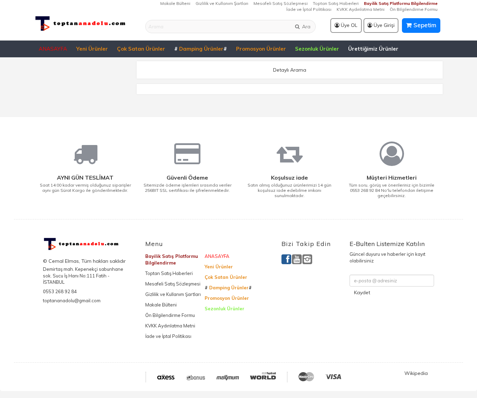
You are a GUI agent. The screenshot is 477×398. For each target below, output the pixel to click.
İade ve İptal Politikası (308, 9)
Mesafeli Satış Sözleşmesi (281, 3)
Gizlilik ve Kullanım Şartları (222, 3)
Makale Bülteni (175, 3)
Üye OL (348, 25)
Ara (305, 26)
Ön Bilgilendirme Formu (414, 9)
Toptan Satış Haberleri (336, 3)
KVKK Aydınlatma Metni (360, 9)
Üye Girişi (383, 25)
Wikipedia (416, 373)
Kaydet (362, 292)
